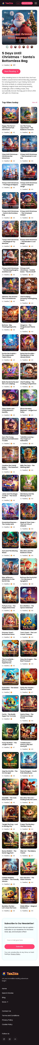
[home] (7, 3)
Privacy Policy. (15, 954)
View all (34, 102)
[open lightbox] (19, 27)
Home (4, 989)
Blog (3, 998)
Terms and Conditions (10, 1016)
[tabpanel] (10, 120)
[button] (35, 3)
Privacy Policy (7, 1020)
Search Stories (7, 993)
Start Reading (10, 71)
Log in (18, 3)
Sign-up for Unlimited (27, 3)
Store (4, 1002)
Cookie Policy (7, 1024)
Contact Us (6, 1011)
